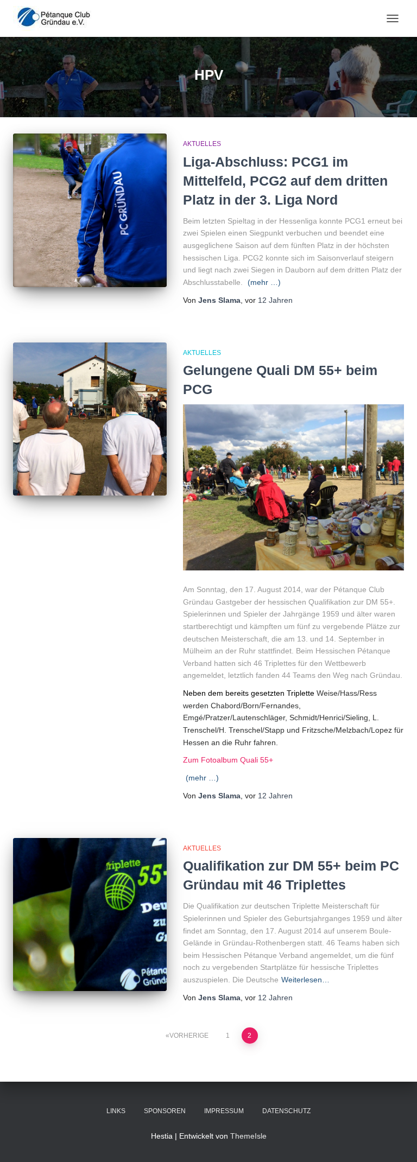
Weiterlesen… (305, 979)
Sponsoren (165, 1111)
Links (115, 1111)
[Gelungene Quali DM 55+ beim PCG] (90, 419)
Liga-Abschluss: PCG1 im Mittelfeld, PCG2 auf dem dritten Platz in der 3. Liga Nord (285, 180)
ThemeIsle (248, 1136)
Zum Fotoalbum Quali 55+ (228, 759)
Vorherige (188, 1035)
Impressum (224, 1111)
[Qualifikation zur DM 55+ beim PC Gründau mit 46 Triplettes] (90, 915)
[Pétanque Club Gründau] (58, 18)
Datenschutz (286, 1111)
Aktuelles (202, 144)
